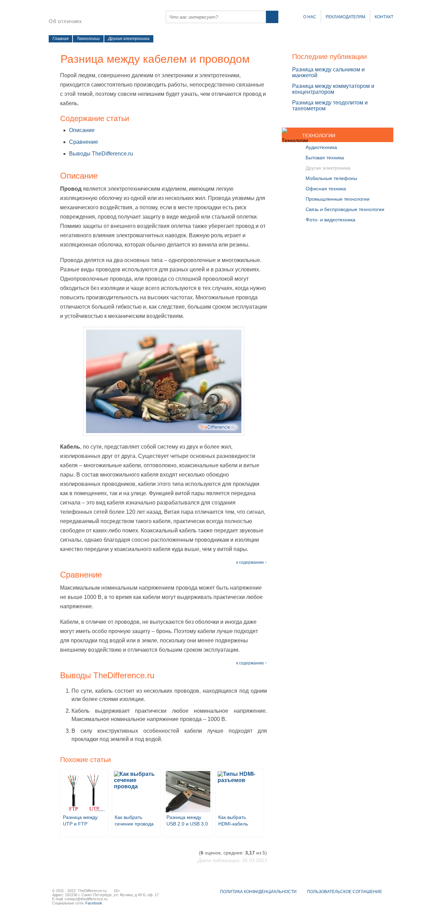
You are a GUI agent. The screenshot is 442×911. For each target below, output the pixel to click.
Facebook (93, 903)
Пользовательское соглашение (344, 891)
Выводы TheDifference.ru (101, 154)
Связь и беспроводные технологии (345, 209)
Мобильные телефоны (331, 178)
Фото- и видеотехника (330, 219)
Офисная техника (326, 188)
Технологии (88, 38)
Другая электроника (129, 38)
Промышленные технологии (337, 199)
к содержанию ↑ (251, 562)
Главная (60, 38)
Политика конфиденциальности (258, 891)
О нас (309, 16)
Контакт (384, 16)
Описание (82, 130)
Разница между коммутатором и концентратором (333, 89)
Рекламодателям (345, 16)
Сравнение (83, 142)
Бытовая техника (325, 157)
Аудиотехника (321, 147)
